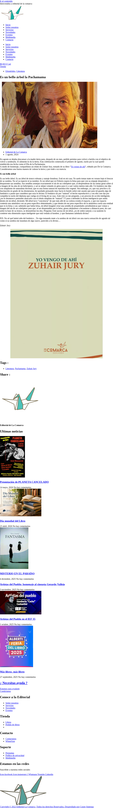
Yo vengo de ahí (78, 166)
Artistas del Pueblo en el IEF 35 (17, 619)
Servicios (10, 30)
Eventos (9, 35)
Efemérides (10, 71)
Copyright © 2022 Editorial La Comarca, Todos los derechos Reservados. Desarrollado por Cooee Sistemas (47, 807)
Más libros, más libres (12, 671)
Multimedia (10, 37)
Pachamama (20, 368)
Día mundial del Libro (12, 520)
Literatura (20, 71)
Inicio (8, 25)
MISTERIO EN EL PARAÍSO (17, 573)
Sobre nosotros (12, 27)
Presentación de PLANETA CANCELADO (24, 482)
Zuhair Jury (32, 368)
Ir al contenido (6, 1)
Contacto (9, 40)
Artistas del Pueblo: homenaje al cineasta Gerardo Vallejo (32, 584)
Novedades (10, 32)
